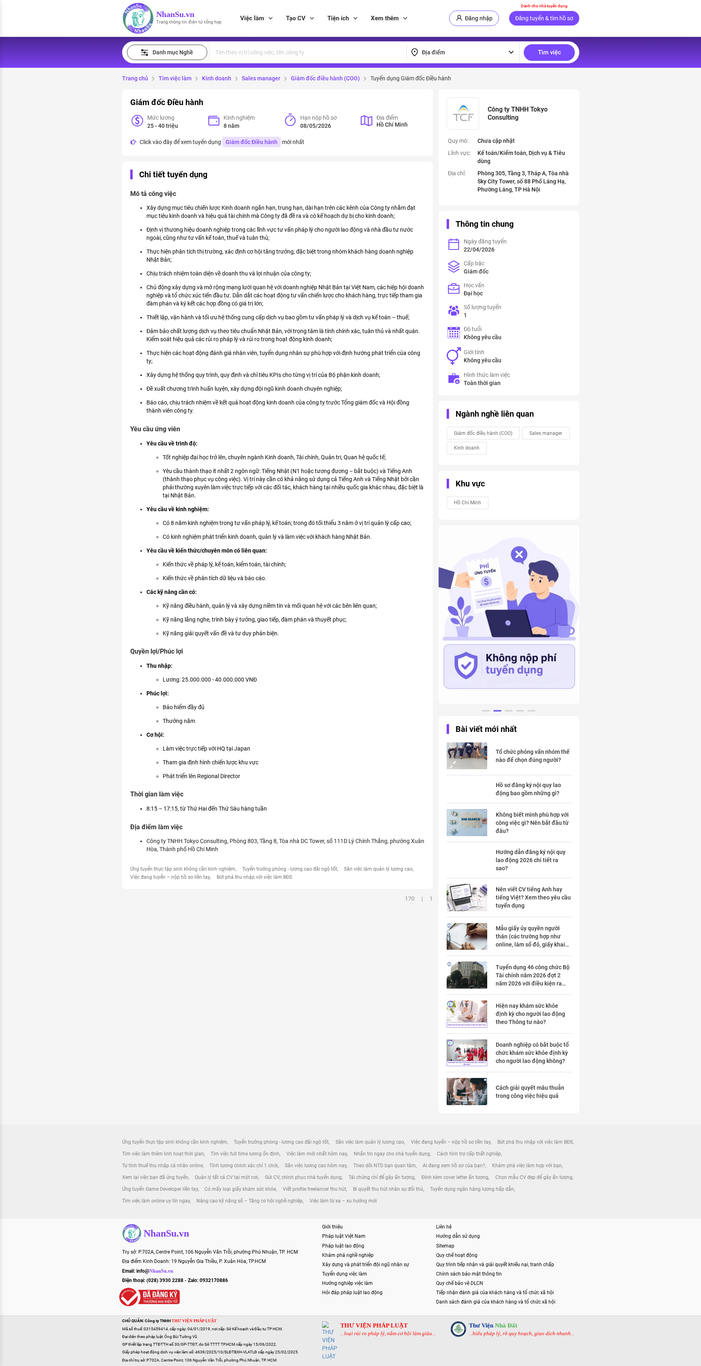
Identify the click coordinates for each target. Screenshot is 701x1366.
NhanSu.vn (175, 14)
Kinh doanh (216, 78)
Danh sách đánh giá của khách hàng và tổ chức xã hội (495, 1302)
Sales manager (261, 78)
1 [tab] (486, 712)
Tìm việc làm (175, 78)
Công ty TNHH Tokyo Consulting (518, 113)
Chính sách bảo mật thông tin (469, 1274)
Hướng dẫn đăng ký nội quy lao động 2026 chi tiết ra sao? (531, 860)
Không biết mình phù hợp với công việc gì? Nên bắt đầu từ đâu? (532, 822)
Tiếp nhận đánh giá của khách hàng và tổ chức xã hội (495, 1292)
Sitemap (445, 1246)
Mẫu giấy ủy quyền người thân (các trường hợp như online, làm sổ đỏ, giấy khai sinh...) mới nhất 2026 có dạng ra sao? (530, 937)
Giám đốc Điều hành (251, 142)
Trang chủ (135, 78)
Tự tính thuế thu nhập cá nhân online (162, 1165)
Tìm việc (549, 52)
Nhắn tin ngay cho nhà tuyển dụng (392, 1154)
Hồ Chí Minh (467, 503)
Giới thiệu (332, 1227)
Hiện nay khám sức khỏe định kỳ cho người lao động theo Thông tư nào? (530, 1013)
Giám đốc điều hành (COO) (325, 78)
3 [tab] (509, 712)
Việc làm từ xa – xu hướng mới (343, 1201)
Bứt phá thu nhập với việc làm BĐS (254, 877)
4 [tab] (520, 712)
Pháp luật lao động (343, 1246)
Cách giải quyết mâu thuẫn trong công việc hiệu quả (530, 1091)
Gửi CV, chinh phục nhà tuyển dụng (303, 1177)
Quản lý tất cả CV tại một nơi (226, 1177)
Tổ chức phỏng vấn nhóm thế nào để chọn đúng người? (533, 756)
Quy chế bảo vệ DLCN (459, 1283)
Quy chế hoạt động (456, 1255)
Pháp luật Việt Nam (344, 1236)
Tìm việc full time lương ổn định (245, 1154)
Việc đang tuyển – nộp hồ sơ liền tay (170, 877)
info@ (154, 1271)
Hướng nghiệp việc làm (347, 1283)
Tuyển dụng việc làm (344, 1274)
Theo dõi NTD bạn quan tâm (384, 1165)
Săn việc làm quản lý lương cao (378, 869)
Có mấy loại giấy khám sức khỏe (240, 1189)
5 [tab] (531, 712)
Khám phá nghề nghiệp (348, 1255)
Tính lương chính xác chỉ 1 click (243, 1165)
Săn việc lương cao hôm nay (315, 1165)
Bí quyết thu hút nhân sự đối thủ (388, 1189)
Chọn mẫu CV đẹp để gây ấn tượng (533, 1177)
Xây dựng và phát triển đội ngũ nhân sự (365, 1264)
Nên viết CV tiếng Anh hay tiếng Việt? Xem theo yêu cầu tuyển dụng (533, 897)
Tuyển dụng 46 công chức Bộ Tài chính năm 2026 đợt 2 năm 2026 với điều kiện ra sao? (533, 975)
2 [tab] (497, 712)
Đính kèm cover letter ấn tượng (454, 1177)
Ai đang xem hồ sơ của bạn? (454, 1165)
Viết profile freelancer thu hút (314, 1189)
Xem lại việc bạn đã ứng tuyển (155, 1177)
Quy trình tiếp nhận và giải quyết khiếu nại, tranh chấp (495, 1264)
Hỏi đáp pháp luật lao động (352, 1292)
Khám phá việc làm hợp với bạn (527, 1165)
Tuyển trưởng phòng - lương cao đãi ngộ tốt (289, 869)
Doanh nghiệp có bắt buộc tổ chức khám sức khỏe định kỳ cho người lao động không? (532, 1052)
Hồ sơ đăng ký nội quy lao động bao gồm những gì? (528, 789)
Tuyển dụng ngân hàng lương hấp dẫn (472, 1189)
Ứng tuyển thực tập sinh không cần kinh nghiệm (182, 869)
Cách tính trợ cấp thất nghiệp (469, 1154)
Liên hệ (444, 1227)
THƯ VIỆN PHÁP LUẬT (374, 1325)
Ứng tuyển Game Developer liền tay (160, 1189)
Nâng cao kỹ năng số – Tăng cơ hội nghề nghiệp (249, 1201)
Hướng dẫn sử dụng (458, 1236)
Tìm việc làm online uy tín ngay (156, 1201)
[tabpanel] (509, 614)
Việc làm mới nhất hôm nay (316, 1154)
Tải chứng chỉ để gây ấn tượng (381, 1177)
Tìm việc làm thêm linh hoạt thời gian (163, 1154)
